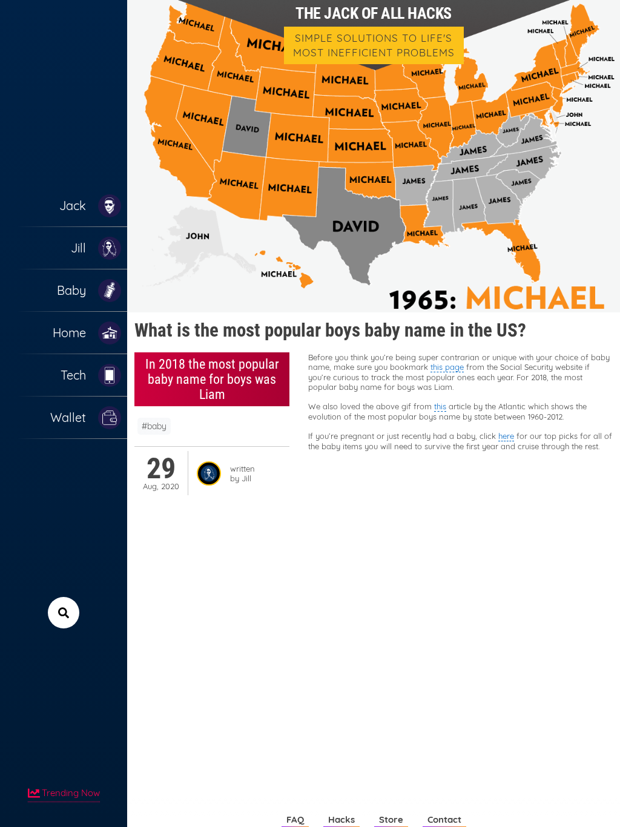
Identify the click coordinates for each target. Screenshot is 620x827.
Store (391, 819)
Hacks (341, 819)
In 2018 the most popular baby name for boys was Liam (212, 379)
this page (447, 367)
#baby (154, 426)
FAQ (295, 819)
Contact (444, 819)
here (506, 436)
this (440, 406)
